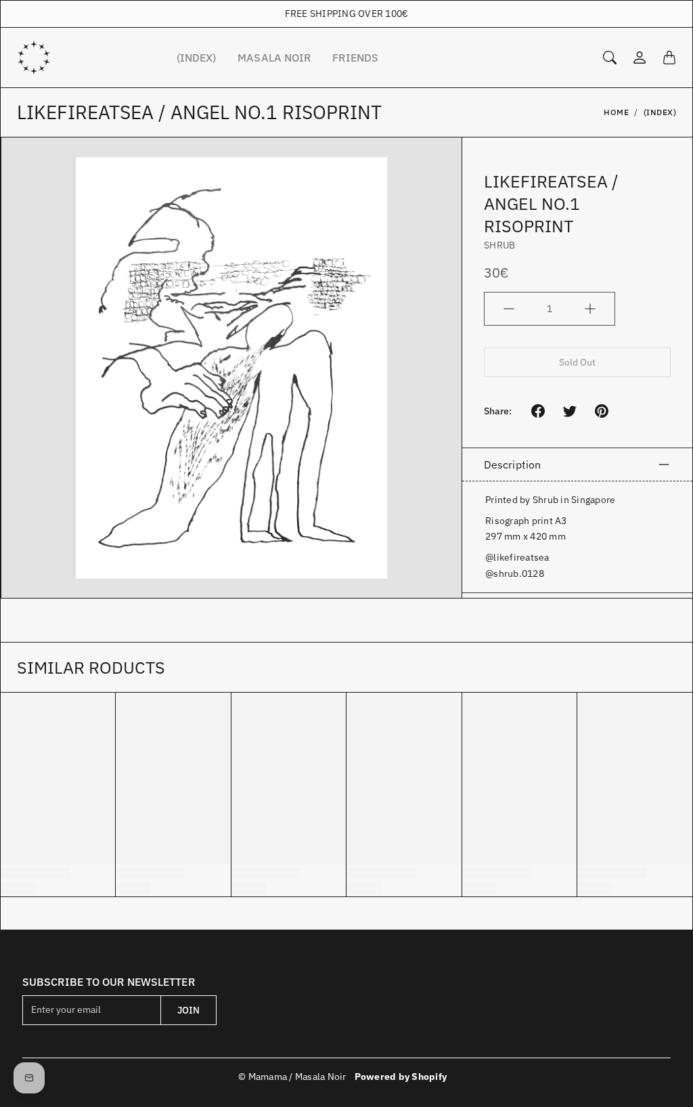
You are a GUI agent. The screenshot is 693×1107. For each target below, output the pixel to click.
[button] (538, 411)
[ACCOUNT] (639, 57)
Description (512, 464)
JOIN (188, 1010)
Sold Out (577, 362)
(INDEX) (197, 57)
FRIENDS (355, 57)
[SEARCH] (610, 57)
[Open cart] (669, 57)
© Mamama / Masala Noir (292, 1076)
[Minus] (509, 308)
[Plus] (590, 308)
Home (616, 112)
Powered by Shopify (401, 1076)
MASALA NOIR (274, 57)
